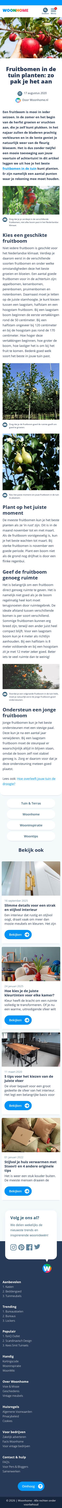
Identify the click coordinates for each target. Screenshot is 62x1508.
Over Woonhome (16, 1381)
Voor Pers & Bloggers (15, 1467)
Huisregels (11, 1407)
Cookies (7, 1421)
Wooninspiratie (12, 1366)
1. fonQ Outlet (11, 1336)
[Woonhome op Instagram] (13, 1247)
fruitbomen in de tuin (20, 168)
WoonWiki (9, 1370)
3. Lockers (9, 1321)
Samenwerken (11, 1471)
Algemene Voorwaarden (17, 1412)
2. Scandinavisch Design (17, 1341)
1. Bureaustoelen (13, 1311)
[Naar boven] (45, 1259)
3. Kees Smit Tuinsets (15, 1345)
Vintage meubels (13, 1396)
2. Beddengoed (12, 1291)
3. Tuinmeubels (12, 1296)
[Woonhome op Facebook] (29, 1247)
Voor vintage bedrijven (16, 1446)
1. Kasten (8, 1287)
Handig (8, 1356)
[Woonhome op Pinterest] (21, 1247)
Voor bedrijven (14, 1432)
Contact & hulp (14, 1457)
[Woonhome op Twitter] (37, 1247)
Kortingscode (11, 1361)
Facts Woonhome (13, 1441)
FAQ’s (6, 1462)
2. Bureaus (9, 1316)
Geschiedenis (11, 1391)
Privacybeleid (11, 1416)
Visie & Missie (11, 1386)
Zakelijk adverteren (14, 1437)
